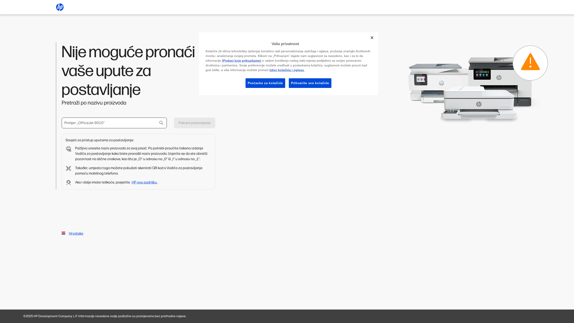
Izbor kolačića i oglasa (287, 70)
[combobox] (114, 123)
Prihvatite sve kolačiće (310, 83)
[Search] (161, 123)
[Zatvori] (372, 38)
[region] (288, 63)
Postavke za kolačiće (265, 83)
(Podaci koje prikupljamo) (241, 60)
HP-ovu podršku (144, 182)
